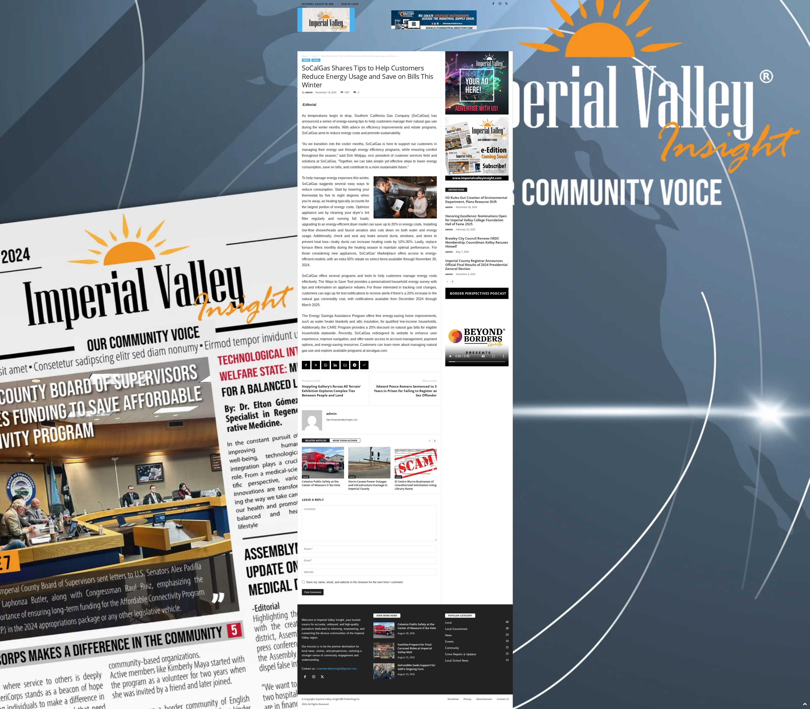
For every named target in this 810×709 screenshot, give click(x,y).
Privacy (467, 699)
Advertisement (484, 699)
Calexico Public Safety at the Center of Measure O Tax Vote (321, 483)
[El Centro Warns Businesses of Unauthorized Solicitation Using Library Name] (416, 463)
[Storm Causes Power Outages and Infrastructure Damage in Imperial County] (369, 463)
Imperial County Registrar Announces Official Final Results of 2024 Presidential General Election (476, 265)
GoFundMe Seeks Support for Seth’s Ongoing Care (416, 667)
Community (452, 648)
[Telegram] (354, 365)
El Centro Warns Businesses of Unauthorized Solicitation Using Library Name (415, 485)
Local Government (456, 629)
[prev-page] (430, 440)
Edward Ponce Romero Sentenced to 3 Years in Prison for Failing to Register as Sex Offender (405, 390)
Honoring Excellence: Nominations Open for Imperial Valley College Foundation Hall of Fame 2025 (476, 220)
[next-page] (435, 440)
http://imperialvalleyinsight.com (341, 419)
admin (309, 92)
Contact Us (503, 699)
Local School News (456, 660)
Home (305, 55)
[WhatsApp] (325, 365)
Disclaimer (453, 699)
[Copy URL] (364, 365)
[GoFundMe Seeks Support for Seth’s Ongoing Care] (383, 671)
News (306, 60)
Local (314, 55)
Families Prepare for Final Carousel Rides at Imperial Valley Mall (415, 648)
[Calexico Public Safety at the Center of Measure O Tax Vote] (323, 463)
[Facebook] (493, 4)
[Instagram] (499, 4)
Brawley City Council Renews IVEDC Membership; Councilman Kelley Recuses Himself (476, 242)
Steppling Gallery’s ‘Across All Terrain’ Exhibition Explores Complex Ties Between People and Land (331, 390)
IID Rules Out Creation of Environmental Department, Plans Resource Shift (476, 199)
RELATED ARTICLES (315, 440)
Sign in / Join (349, 3)
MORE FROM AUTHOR (345, 440)
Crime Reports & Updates (460, 654)
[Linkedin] (335, 365)
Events (449, 641)
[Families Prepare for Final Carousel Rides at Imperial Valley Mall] (383, 650)
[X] (506, 4)
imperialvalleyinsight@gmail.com (337, 668)
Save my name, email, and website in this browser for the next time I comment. (355, 582)
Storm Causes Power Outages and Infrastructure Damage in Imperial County (367, 485)
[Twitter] (316, 365)
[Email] (345, 365)
